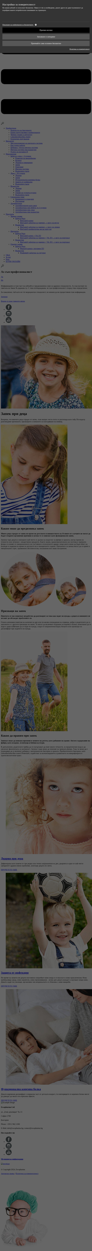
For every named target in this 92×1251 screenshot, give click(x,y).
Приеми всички (46, 30)
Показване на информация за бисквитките (18, 25)
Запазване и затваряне (46, 37)
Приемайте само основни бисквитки (46, 43)
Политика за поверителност (79, 49)
